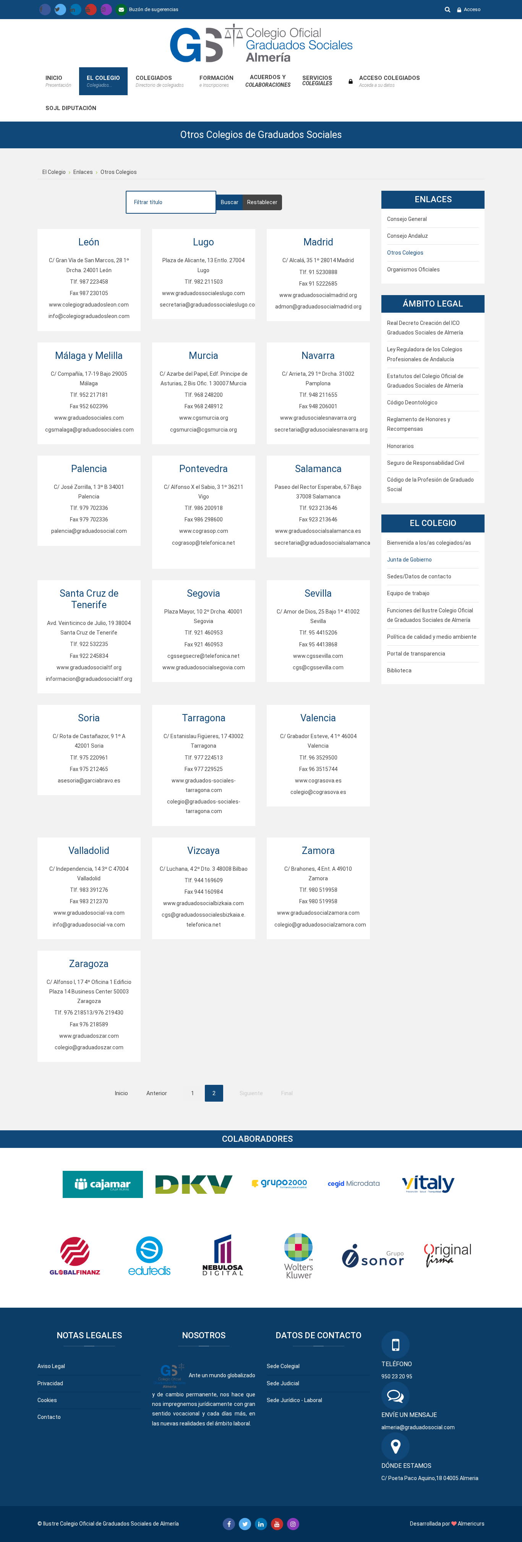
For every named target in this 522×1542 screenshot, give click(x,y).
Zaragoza (89, 963)
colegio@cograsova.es (318, 792)
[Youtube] (91, 10)
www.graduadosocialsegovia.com (203, 667)
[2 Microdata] (354, 1184)
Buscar (448, 9)
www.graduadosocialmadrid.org (318, 295)
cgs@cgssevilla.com (318, 667)
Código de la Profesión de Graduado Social (430, 484)
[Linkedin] (75, 10)
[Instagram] (106, 10)
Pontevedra (203, 468)
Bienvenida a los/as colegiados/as (429, 543)
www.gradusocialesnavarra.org (318, 418)
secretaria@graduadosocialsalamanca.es (326, 543)
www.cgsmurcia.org (203, 418)
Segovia (203, 593)
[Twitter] (60, 10)
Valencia (318, 718)
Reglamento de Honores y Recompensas (418, 424)
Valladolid (88, 850)
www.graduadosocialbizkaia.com (203, 903)
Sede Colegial (283, 1366)
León (88, 242)
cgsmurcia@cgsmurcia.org (203, 430)
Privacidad (50, 1383)
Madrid (318, 242)
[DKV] (196, 1184)
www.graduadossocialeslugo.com (203, 293)
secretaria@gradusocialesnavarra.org (321, 430)
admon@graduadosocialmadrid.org (318, 307)
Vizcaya (203, 850)
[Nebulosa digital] (224, 1255)
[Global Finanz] (75, 1255)
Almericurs (471, 1524)
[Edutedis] (149, 1255)
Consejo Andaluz (407, 236)
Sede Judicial (283, 1383)
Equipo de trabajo (408, 593)
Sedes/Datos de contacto (419, 576)
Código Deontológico (412, 402)
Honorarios (400, 446)
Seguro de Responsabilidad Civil (425, 463)
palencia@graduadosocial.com (89, 531)
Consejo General (407, 219)
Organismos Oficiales (413, 269)
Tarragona (203, 718)
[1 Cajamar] (103, 1184)
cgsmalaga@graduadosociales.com (89, 430)
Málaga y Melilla (89, 355)
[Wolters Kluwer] (298, 1255)
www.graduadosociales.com (89, 418)
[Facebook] (45, 10)
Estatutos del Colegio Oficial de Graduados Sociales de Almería (425, 381)
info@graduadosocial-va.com (89, 925)
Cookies (47, 1400)
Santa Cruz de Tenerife (89, 599)
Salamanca (318, 468)
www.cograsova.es (318, 780)
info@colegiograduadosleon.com (89, 316)
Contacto (49, 1417)
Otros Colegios (405, 253)
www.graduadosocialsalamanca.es (318, 531)
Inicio (121, 1093)
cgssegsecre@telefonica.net (203, 656)
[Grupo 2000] (279, 1184)
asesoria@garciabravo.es (89, 780)
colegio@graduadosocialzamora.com (320, 925)
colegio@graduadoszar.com (89, 1047)
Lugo (203, 242)
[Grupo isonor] (373, 1255)
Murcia (203, 355)
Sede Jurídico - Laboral (294, 1400)
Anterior (156, 1093)
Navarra (318, 355)
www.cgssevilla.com (318, 656)
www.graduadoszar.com (89, 1036)
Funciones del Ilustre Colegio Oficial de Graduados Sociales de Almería (430, 615)
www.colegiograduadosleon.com (89, 305)
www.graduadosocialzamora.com (318, 913)
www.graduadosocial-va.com (89, 913)
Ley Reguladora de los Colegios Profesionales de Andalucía (424, 354)
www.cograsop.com (203, 531)
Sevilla (318, 593)
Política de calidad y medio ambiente (432, 637)
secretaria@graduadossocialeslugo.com (210, 305)
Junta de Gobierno (409, 560)
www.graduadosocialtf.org (89, 667)
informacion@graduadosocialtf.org (89, 679)
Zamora (318, 850)
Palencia (89, 468)
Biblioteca (399, 670)
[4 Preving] (428, 1184)
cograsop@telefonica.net (203, 543)
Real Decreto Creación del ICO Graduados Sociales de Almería (425, 328)
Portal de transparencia (416, 654)
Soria (89, 718)
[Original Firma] (447, 1255)
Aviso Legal (51, 1366)
